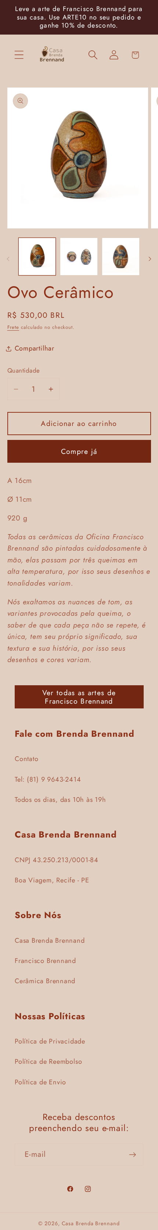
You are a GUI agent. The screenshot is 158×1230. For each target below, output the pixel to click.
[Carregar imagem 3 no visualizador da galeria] (120, 256)
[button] (18, 55)
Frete (13, 327)
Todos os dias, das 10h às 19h (60, 799)
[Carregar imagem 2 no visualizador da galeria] (78, 256)
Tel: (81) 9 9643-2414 (48, 779)
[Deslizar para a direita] (150, 259)
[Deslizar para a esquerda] (8, 259)
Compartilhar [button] (34, 348)
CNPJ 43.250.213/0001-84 (56, 860)
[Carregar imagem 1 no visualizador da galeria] (37, 256)
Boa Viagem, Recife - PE (52, 880)
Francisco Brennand (45, 961)
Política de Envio (40, 1082)
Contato (26, 759)
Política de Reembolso (48, 1061)
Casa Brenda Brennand (50, 940)
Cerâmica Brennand (45, 981)
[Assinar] (132, 1155)
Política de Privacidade (50, 1041)
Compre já (79, 451)
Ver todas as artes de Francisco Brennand (79, 696)
